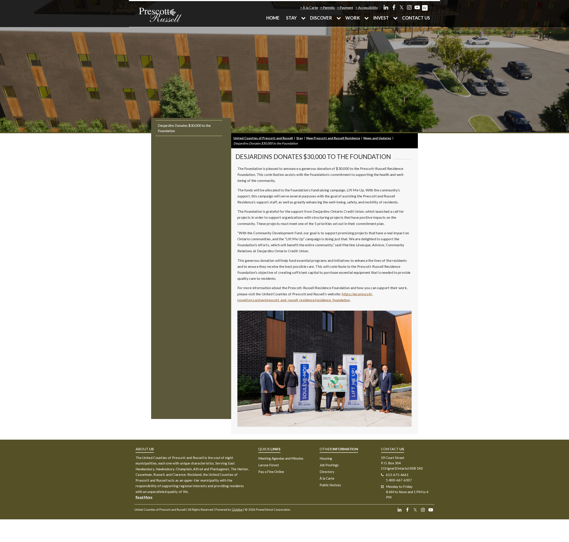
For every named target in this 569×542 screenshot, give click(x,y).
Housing (326, 458)
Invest (381, 17)
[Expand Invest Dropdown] (395, 18)
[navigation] (160, 14)
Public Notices (330, 485)
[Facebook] (394, 7)
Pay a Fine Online (271, 472)
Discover (321, 17)
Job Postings (329, 465)
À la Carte (310, 7)
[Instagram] (409, 7)
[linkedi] (386, 7)
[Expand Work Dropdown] (366, 18)
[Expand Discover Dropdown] (338, 18)
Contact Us (416, 17)
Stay (291, 17)
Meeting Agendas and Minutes (280, 458)
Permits (329, 7)
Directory (327, 472)
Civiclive (237, 509)
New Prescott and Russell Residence (333, 138)
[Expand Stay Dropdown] (303, 18)
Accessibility (368, 7)
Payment (346, 7)
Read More (144, 497)
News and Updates (377, 138)
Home (272, 17)
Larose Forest (268, 465)
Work (352, 17)
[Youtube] (417, 7)
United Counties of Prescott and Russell (263, 138)
